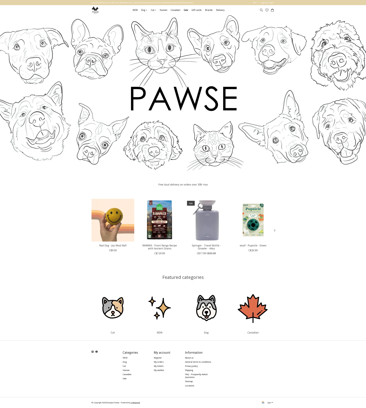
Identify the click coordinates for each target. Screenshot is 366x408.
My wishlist (159, 370)
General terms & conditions (198, 361)
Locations (189, 385)
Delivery (220, 10)
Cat (113, 332)
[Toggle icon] (261, 10)
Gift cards (197, 10)
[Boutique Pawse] (95, 10)
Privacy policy (191, 366)
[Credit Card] (263, 402)
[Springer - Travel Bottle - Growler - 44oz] (206, 220)
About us (189, 357)
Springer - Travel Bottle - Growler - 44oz (206, 247)
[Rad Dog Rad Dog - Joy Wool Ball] (113, 220)
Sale (125, 378)
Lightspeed (135, 402)
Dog (206, 332)
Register (158, 357)
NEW (135, 10)
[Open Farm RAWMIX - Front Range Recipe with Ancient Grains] (159, 220)
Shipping (189, 370)
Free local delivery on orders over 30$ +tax (183, 184)
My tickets (159, 366)
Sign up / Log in (267, 2)
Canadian (175, 10)
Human (163, 10)
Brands (209, 10)
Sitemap (189, 381)
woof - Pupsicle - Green (253, 245)
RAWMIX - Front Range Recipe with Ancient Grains (159, 247)
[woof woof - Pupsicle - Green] (253, 220)
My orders (159, 361)
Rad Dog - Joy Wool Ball (113, 245)
